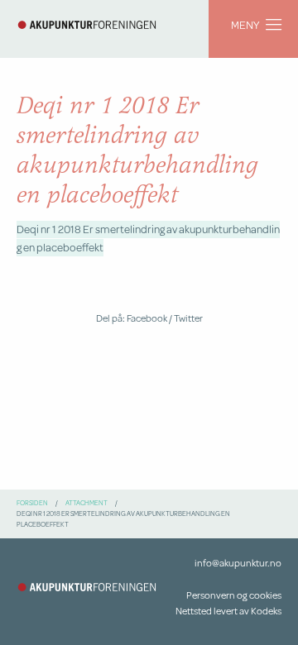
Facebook (147, 318)
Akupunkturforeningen (87, 24)
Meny (245, 24)
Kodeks (266, 611)
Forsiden (32, 503)
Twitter (188, 318)
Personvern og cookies (233, 595)
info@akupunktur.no (238, 563)
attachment (86, 503)
